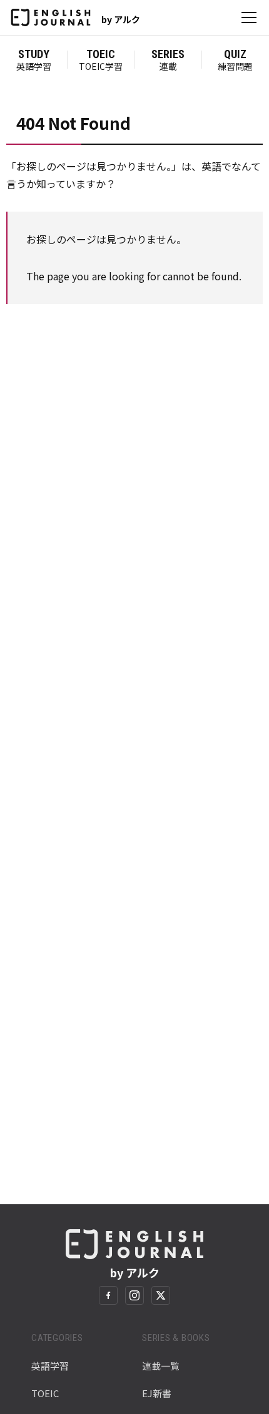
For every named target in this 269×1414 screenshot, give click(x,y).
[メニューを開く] (249, 17)
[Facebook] (108, 1295)
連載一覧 (161, 1365)
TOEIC (45, 1393)
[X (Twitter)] (160, 1295)
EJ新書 (156, 1393)
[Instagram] (134, 1295)
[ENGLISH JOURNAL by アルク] (50, 17)
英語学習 (50, 1365)
